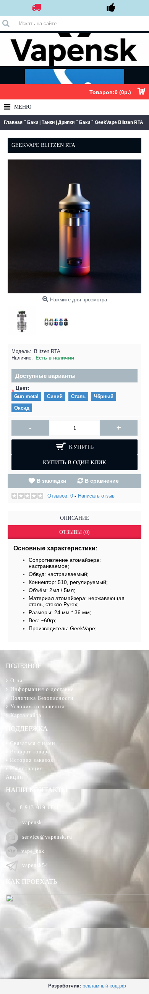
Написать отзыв (96, 496)
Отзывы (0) (74, 532)
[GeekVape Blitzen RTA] (24, 319)
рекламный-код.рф (104, 986)
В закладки (51, 481)
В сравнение (102, 481)
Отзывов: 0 (60, 496)
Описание (74, 518)
